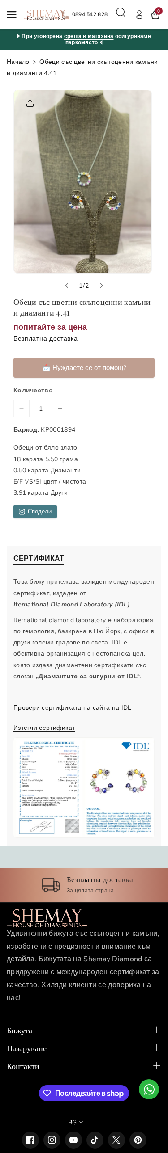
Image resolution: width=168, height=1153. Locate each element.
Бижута (19, 1030)
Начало (18, 62)
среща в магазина (89, 36)
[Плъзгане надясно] (101, 285)
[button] (14, 14)
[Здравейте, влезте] (139, 14)
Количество (33, 390)
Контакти (23, 1065)
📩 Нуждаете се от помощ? (84, 367)
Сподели (40, 512)
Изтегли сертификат (44, 728)
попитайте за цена (50, 327)
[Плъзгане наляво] (66, 285)
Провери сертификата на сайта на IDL (72, 707)
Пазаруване (27, 1048)
